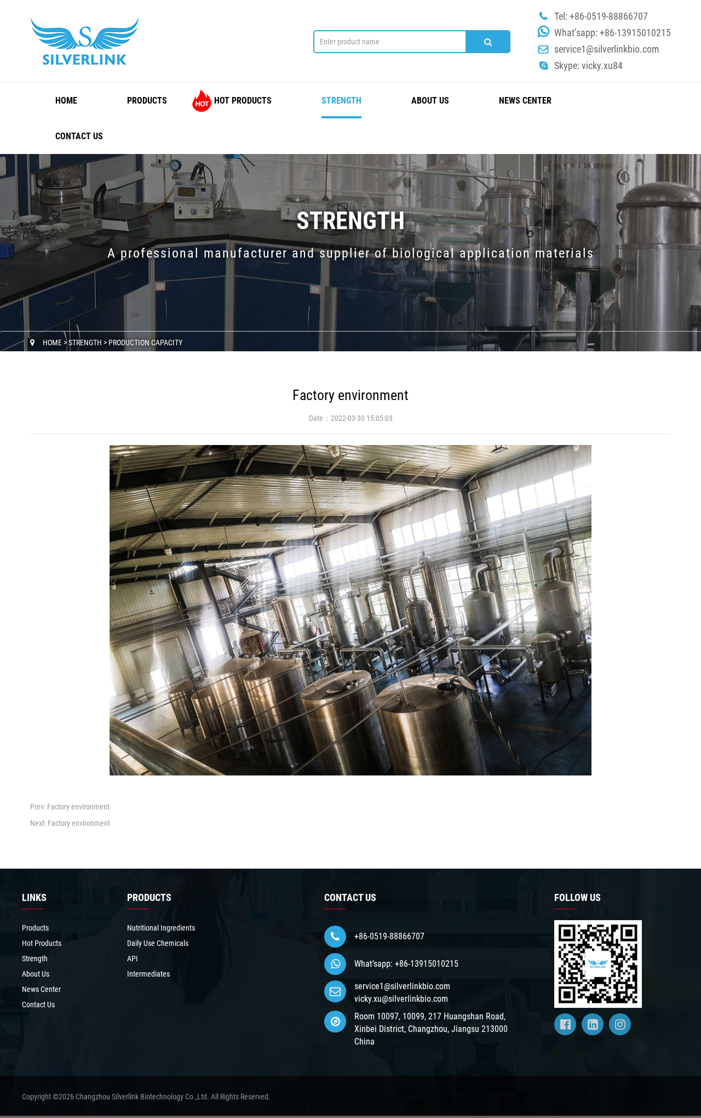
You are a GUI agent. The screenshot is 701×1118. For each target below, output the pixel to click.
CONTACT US (350, 897)
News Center (525, 100)
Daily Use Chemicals (157, 943)
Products (147, 100)
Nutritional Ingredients (161, 927)
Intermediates (148, 973)
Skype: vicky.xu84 (588, 65)
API (132, 958)
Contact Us (79, 136)
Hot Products (243, 100)
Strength (341, 100)
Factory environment (78, 806)
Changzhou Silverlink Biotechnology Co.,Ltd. (142, 1096)
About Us (430, 100)
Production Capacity (145, 342)
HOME (66, 100)
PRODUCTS (149, 897)
